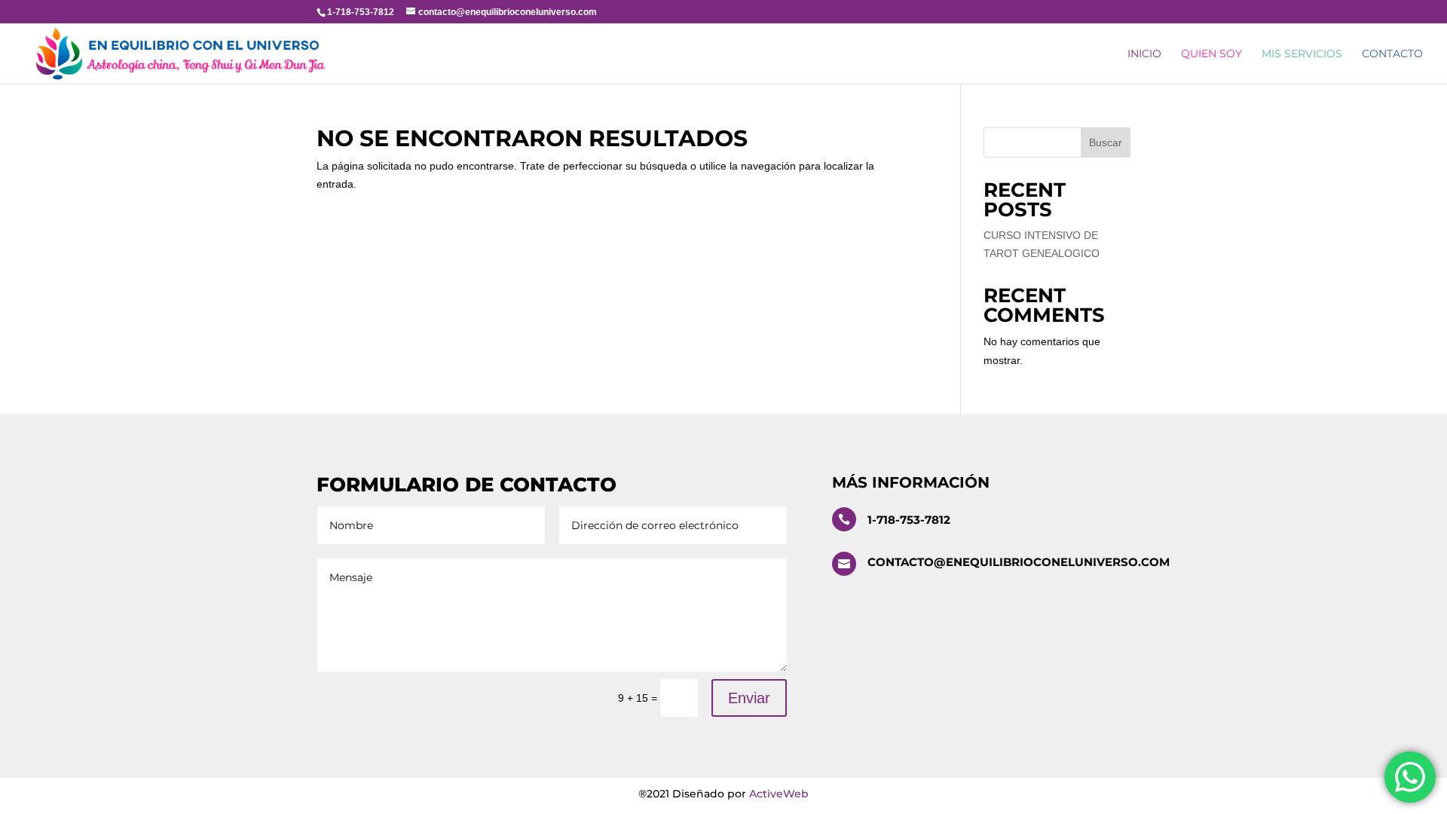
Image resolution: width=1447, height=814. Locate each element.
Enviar (749, 698)
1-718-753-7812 (908, 520)
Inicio (1144, 54)
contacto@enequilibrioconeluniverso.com (1018, 562)
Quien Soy (1211, 54)
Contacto (1392, 54)
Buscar (1105, 142)
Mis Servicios (1302, 54)
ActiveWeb (779, 793)
